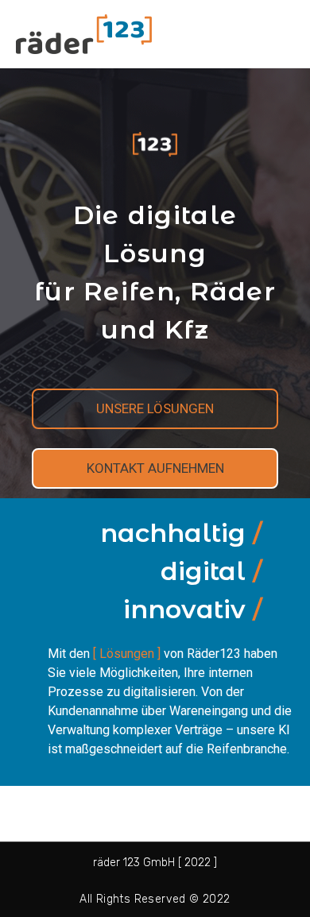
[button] (155, 409)
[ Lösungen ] (127, 653)
